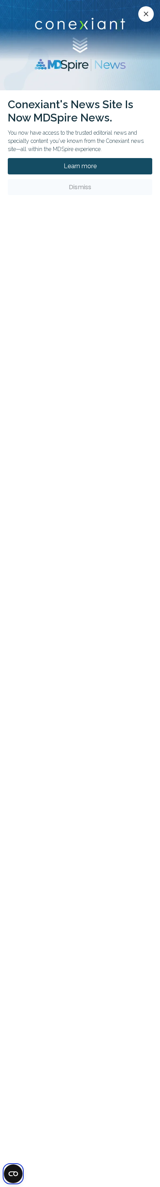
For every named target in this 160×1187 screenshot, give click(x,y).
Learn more (80, 166)
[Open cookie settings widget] (13, 1173)
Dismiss (80, 187)
